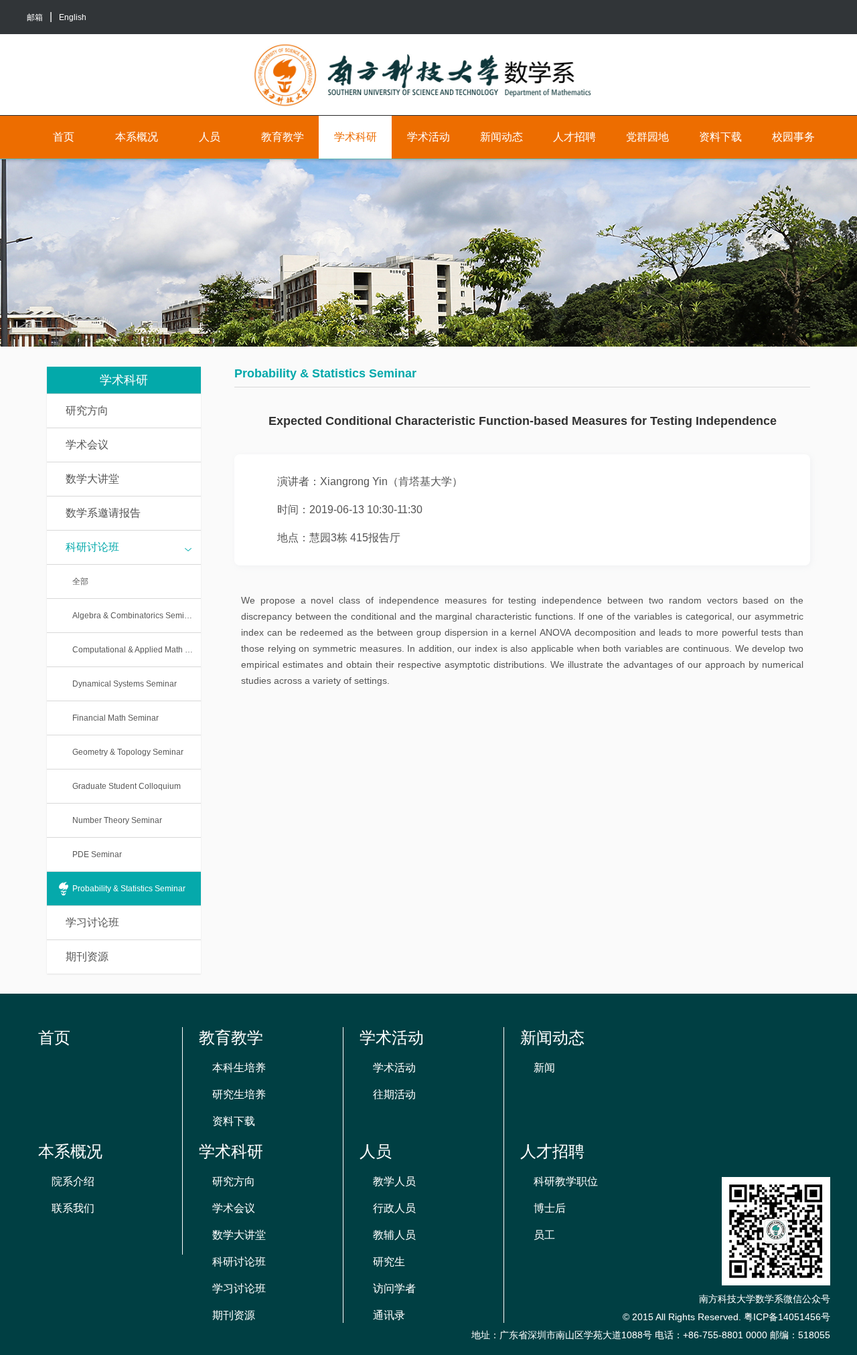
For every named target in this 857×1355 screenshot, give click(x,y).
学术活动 (428, 137)
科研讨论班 (92, 547)
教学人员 (394, 1181)
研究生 (389, 1261)
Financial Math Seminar (115, 718)
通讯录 (389, 1315)
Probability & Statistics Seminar (128, 888)
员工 (544, 1235)
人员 (209, 137)
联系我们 (73, 1208)
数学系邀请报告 (103, 513)
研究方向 (87, 410)
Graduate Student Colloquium (126, 786)
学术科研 (355, 137)
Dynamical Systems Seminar (124, 684)
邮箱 (35, 17)
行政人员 (394, 1208)
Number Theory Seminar (117, 820)
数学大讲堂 (92, 478)
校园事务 (793, 137)
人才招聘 (574, 137)
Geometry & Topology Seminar (127, 752)
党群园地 (647, 137)
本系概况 (136, 137)
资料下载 (720, 137)
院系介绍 (73, 1181)
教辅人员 (394, 1235)
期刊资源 (87, 956)
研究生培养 (239, 1094)
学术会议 (87, 444)
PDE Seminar (97, 854)
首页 (63, 137)
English (72, 17)
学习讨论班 (92, 922)
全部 (80, 581)
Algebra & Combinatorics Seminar (134, 615)
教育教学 (282, 137)
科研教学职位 (566, 1181)
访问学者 (394, 1288)
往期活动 (394, 1094)
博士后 (550, 1208)
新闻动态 (501, 137)
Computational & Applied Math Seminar (136, 649)
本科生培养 (239, 1067)
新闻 (544, 1067)
